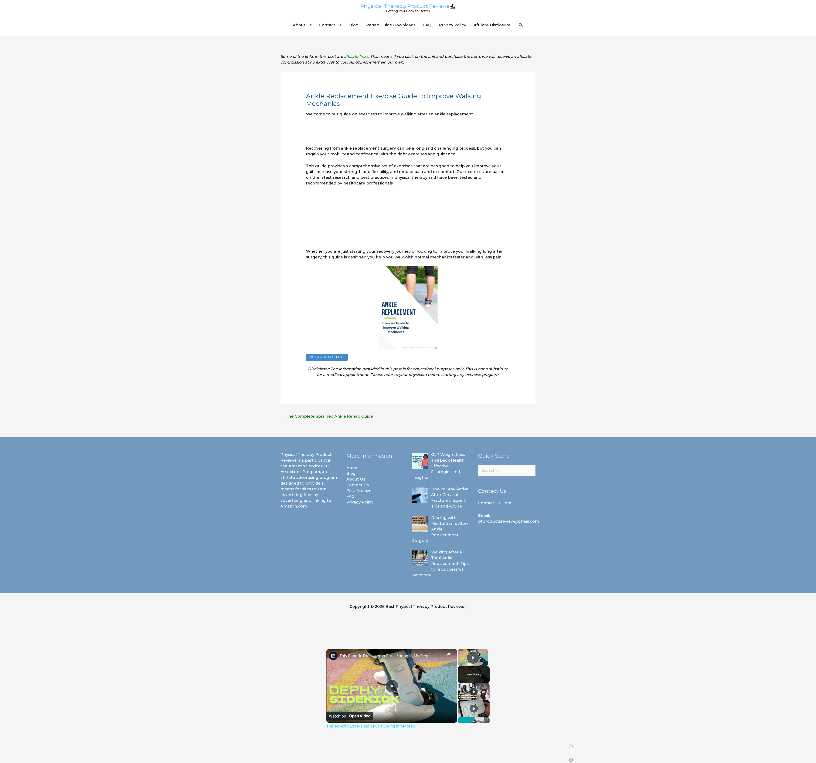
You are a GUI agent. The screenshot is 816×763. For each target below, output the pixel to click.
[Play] (474, 691)
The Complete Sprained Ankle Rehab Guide (327, 416)
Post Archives (359, 490)
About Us (302, 25)
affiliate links (356, 56)
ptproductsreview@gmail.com (508, 521)
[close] (571, 746)
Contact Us (330, 25)
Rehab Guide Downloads (390, 25)
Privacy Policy (452, 25)
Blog (353, 25)
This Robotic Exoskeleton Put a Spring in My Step (384, 655)
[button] (520, 25)
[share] (448, 654)
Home (352, 467)
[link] (333, 656)
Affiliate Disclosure (492, 25)
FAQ (427, 25)
